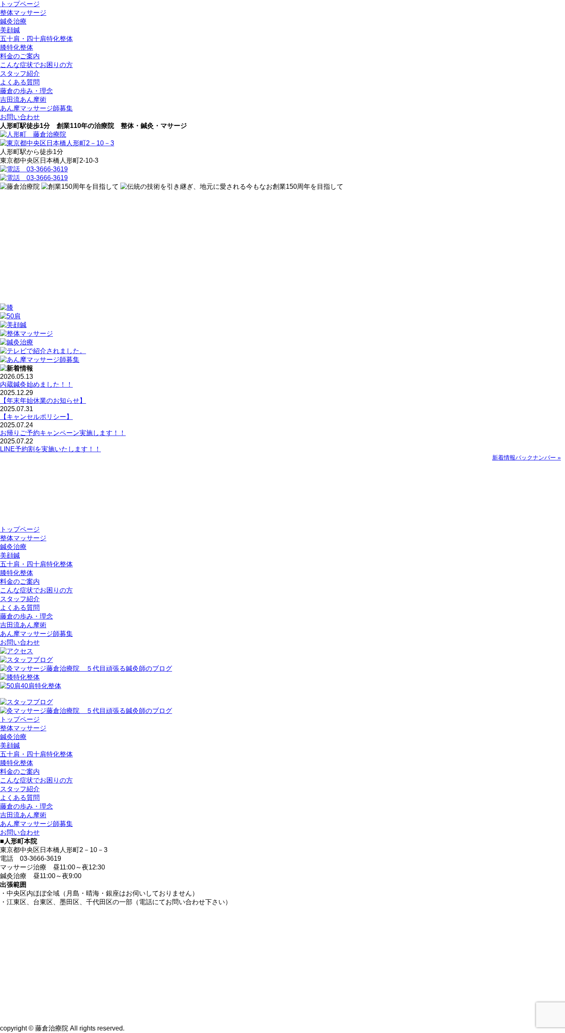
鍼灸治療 (13, 21)
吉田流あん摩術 (23, 99)
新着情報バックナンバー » (526, 457)
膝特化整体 (16, 47)
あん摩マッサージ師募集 (36, 108)
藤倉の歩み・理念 (26, 90)
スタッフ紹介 (20, 73)
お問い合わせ (20, 116)
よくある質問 (20, 82)
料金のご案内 (20, 56)
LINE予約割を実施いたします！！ (50, 449)
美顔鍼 (10, 30)
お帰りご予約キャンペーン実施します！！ (63, 432)
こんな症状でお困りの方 (36, 64)
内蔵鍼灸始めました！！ (36, 384)
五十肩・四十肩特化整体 (36, 38)
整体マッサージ (23, 12)
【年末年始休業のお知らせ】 (43, 400)
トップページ (20, 3)
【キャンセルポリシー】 (36, 416)
